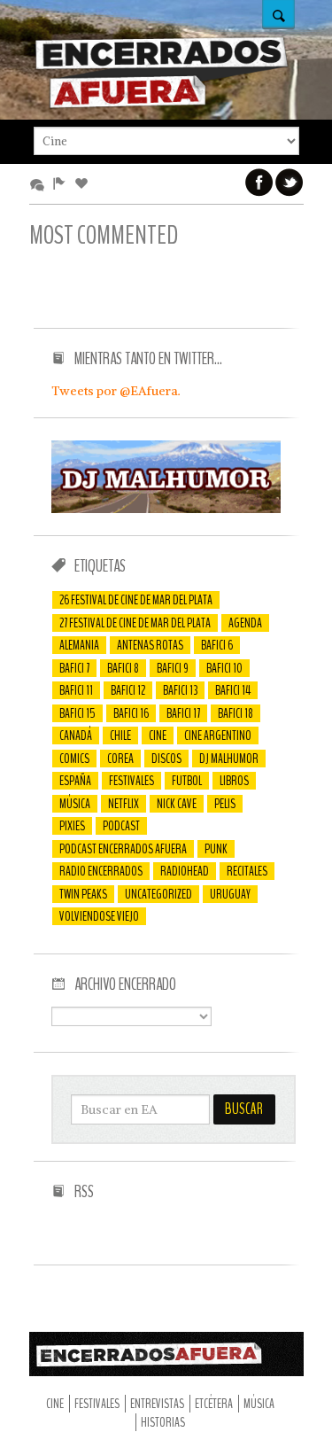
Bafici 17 (183, 713)
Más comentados (40, 184)
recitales (247, 871)
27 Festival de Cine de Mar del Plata (135, 623)
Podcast (121, 826)
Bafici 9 (173, 668)
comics (74, 758)
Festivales (131, 781)
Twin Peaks (83, 894)
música (74, 804)
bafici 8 (123, 668)
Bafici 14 (233, 690)
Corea (120, 758)
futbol (187, 781)
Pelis (224, 804)
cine (157, 735)
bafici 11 (76, 690)
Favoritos (84, 184)
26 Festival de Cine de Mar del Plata (135, 600)
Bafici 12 (128, 690)
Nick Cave (177, 804)
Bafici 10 (224, 668)
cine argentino (217, 735)
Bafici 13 (180, 690)
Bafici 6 (217, 645)
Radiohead (184, 871)
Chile (120, 735)
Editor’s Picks (62, 184)
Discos (166, 758)
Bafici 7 (74, 668)
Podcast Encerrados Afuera (123, 849)
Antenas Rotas (150, 645)
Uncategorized (158, 894)
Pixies (72, 826)
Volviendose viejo (99, 916)
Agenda (245, 623)
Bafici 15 (77, 713)
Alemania (79, 645)
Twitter (289, 182)
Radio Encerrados (101, 871)
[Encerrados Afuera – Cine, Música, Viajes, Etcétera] (162, 105)
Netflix (123, 804)
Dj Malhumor (229, 758)
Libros (234, 781)
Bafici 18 (235, 713)
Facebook (259, 182)
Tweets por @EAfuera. (116, 391)
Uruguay (230, 894)
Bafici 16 (131, 713)
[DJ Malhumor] (166, 509)
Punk (216, 849)
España (75, 781)
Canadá (75, 735)
